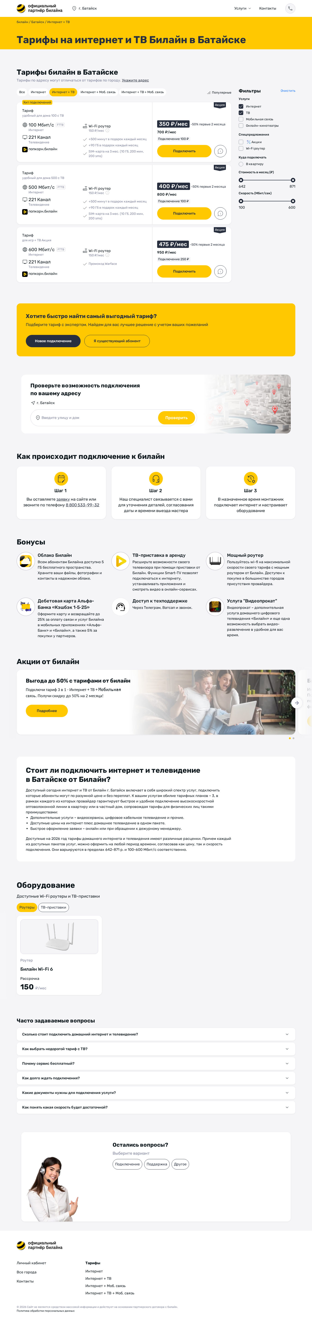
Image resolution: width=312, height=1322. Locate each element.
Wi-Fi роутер (255, 148)
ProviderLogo (39, 8)
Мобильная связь (259, 119)
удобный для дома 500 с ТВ (43, 178)
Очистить (288, 91)
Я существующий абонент (117, 341)
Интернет (38, 92)
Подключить (184, 151)
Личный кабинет (31, 1263)
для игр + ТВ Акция (36, 240)
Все (22, 92)
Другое (180, 1164)
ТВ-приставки (53, 907)
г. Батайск (46, 403)
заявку (63, 499)
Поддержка (157, 1164)
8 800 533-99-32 (82, 504)
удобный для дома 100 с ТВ (43, 116)
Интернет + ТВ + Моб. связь (143, 92)
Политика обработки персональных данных (45, 1310)
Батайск (37, 22)
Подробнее (47, 711)
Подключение (127, 1164)
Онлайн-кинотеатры (262, 126)
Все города (27, 1272)
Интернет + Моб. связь (98, 92)
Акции (256, 142)
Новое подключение (53, 341)
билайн (22, 22)
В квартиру (255, 164)
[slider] (241, 180)
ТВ (248, 113)
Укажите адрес (135, 80)
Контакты (267, 8)
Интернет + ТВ (63, 92)
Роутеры (26, 907)
